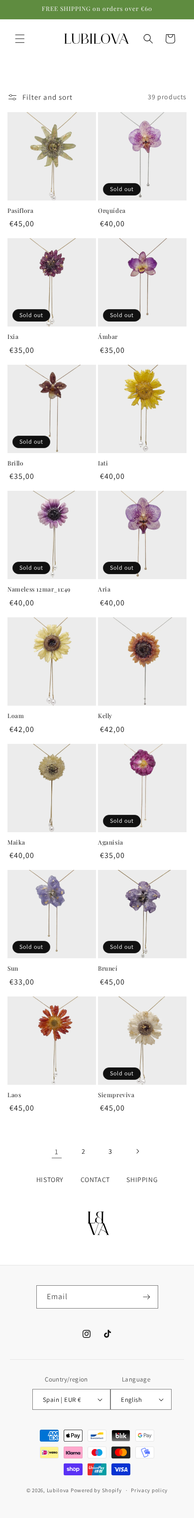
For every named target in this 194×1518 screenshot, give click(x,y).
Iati (103, 463)
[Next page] (137, 1151)
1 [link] (57, 1151)
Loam (15, 716)
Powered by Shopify (96, 1490)
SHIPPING (142, 1179)
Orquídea (112, 210)
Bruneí (108, 968)
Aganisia (110, 842)
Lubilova (59, 1490)
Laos (14, 1095)
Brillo (15, 463)
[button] (20, 39)
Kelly (105, 716)
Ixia (12, 336)
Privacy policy (149, 1490)
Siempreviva (116, 1095)
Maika (16, 842)
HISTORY (50, 1179)
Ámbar (108, 336)
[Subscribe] (147, 1297)
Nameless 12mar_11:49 (39, 589)
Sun (12, 968)
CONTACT (95, 1179)
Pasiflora (20, 210)
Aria (104, 589)
